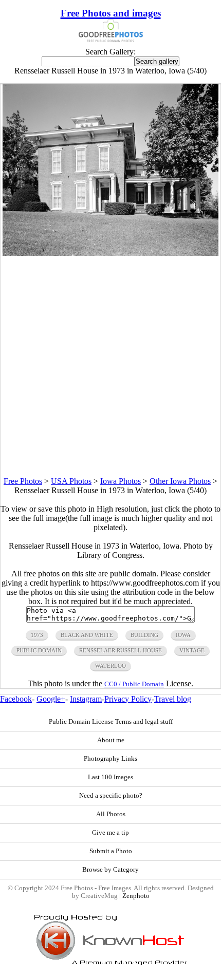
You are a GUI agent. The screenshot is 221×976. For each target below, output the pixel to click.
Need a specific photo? (110, 795)
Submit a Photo (110, 851)
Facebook (16, 699)
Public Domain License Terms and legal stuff (111, 721)
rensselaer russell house (120, 650)
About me (110, 740)
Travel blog (172, 699)
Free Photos (23, 481)
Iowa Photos (120, 481)
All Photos (110, 814)
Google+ (50, 699)
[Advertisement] (110, 366)
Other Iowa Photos (180, 481)
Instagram (86, 699)
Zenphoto (136, 895)
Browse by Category (110, 869)
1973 (37, 635)
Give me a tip (110, 832)
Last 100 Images (110, 777)
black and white (87, 635)
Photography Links (110, 758)
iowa (183, 635)
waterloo (110, 666)
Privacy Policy (128, 699)
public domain (39, 650)
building (144, 635)
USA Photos (71, 481)
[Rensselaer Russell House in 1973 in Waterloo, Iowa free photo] (110, 253)
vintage (192, 650)
